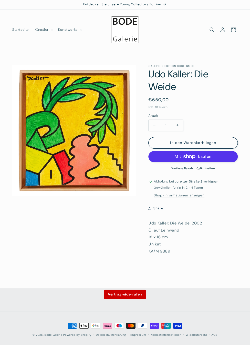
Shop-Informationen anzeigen (179, 195)
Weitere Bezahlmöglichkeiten (193, 168)
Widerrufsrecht (196, 334)
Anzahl (153, 115)
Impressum (138, 334)
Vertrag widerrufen (125, 294)
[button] (43, 29)
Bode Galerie (53, 334)
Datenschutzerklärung (111, 334)
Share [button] (158, 208)
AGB (214, 334)
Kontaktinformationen (166, 334)
